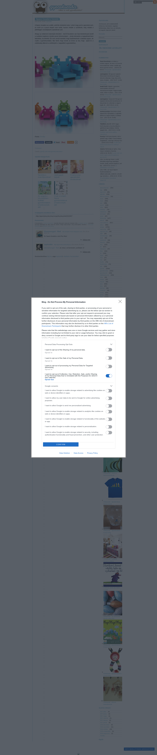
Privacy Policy (92, 453)
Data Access (78, 453)
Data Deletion (64, 453)
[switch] (109, 349)
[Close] (121, 302)
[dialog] (78, 377)
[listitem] (78, 344)
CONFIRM (60, 444)
